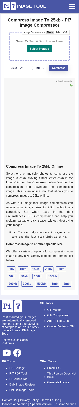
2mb (67, 283)
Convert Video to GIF (61, 326)
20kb (48, 269)
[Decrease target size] (33, 69)
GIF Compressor (58, 315)
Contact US (9, 400)
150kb (52, 276)
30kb (61, 269)
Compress (58, 67)
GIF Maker (54, 309)
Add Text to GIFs (58, 320)
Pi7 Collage (17, 368)
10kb (23, 269)
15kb (35, 269)
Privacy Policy (29, 400)
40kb (12, 276)
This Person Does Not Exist (61, 375)
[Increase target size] (33, 66)
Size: (14, 67)
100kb (38, 276)
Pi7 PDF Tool (18, 373)
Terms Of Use (50, 400)
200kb (13, 283)
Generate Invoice (58, 382)
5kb (11, 269)
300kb (27, 283)
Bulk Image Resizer (22, 384)
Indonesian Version (14, 404)
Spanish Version (41, 404)
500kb (41, 283)
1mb (55, 283)
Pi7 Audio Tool (18, 379)
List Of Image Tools (21, 390)
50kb (24, 276)
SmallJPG (53, 368)
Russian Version (65, 404)
